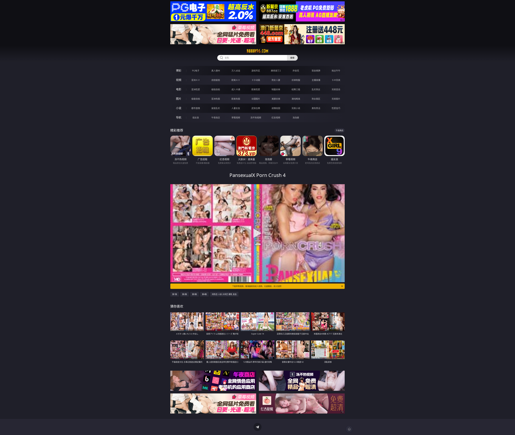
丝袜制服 (296, 80)
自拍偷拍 (215, 80)
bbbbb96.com (257, 51)
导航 (178, 117)
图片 (178, 99)
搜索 (292, 57)
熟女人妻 (276, 80)
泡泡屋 (296, 117)
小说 (178, 108)
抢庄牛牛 (336, 70)
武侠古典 (255, 108)
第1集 (174, 294)
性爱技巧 (336, 108)
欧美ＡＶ (235, 80)
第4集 (204, 294)
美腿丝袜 (276, 98)
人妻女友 (235, 108)
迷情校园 (276, 108)
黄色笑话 (316, 108)
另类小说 (296, 108)
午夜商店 (215, 117)
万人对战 (235, 70)
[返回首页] (349, 429)
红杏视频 (276, 117)
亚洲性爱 (195, 89)
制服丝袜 (276, 89)
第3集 (194, 294)
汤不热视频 (255, 117)
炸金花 (296, 70)
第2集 (184, 294)
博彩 (178, 70)
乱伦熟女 (316, 89)
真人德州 (215, 70)
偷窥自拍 (195, 98)
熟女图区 (316, 98)
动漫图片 (255, 98)
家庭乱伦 (215, 108)
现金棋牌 (316, 70)
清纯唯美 (296, 98)
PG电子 (195, 70)
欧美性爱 (255, 89)
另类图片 (336, 98)
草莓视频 (235, 117)
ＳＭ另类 (336, 80)
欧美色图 (235, 98)
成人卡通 (235, 89)
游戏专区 (255, 70)
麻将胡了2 (276, 70)
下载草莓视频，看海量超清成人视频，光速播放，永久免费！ (257, 286)
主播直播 (316, 80)
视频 (178, 80)
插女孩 (195, 117)
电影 (178, 89)
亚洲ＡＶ (195, 80)
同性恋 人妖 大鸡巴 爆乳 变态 (224, 294)
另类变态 (336, 89)
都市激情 (195, 108)
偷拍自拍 (215, 89)
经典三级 (296, 89)
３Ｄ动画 (255, 80)
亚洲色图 (215, 98)
